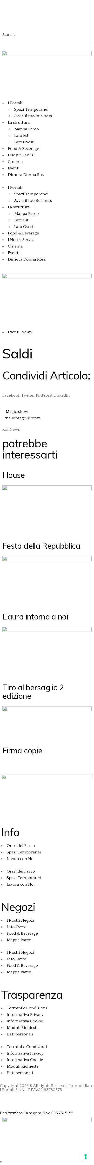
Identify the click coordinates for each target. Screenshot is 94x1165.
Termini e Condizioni (27, 1008)
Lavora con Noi (21, 859)
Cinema (15, 162)
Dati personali (20, 1034)
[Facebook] (8, 8)
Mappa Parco (26, 129)
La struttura (19, 122)
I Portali (15, 103)
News (26, 332)
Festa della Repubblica (41, 546)
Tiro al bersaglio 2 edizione (33, 692)
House (13, 475)
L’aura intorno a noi (35, 616)
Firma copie (22, 750)
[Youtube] (34, 8)
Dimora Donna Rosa (27, 175)
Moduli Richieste (23, 1028)
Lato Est (21, 135)
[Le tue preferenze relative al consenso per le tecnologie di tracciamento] (85, 1156)
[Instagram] (21, 8)
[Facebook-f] (6, 1098)
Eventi (14, 168)
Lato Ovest (24, 142)
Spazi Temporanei (31, 109)
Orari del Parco (21, 846)
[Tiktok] (47, 8)
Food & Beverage (23, 148)
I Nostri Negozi (20, 920)
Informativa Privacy (25, 1014)
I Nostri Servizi (21, 155)
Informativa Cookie (25, 1021)
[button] (47, 25)
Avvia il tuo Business (33, 116)
